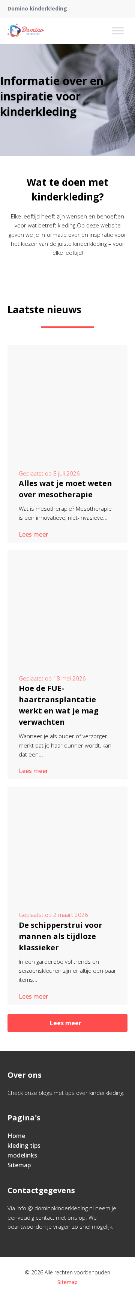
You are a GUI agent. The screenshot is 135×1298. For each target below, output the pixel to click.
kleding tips (24, 1145)
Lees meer (33, 534)
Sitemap (19, 1165)
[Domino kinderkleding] (26, 30)
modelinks (22, 1155)
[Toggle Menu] (118, 30)
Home (16, 1136)
